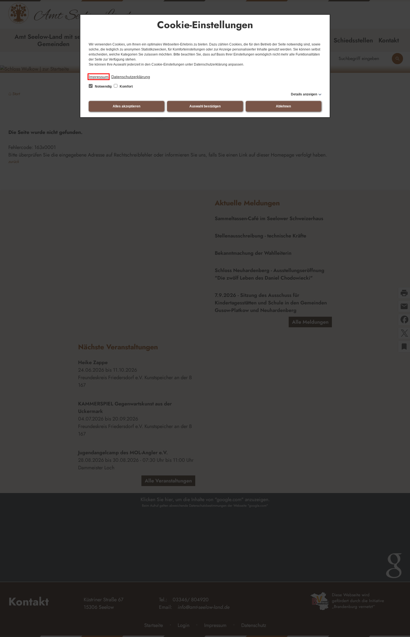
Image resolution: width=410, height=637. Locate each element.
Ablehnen (283, 106)
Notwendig (103, 86)
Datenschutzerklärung (130, 76)
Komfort (126, 86)
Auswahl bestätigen (205, 106)
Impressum (98, 76)
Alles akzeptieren (126, 106)
